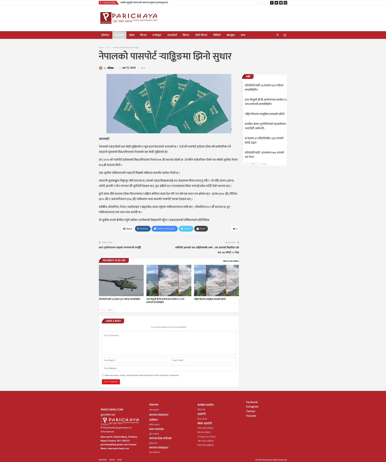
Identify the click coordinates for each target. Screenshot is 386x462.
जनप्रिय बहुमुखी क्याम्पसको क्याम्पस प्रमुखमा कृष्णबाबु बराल (144, 3)
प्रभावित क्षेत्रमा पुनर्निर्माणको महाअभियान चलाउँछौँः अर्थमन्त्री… (265, 126)
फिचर (143, 35)
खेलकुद (231, 35)
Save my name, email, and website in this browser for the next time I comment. (142, 375)
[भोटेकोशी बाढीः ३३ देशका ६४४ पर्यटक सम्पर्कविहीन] (121, 280)
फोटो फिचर (201, 35)
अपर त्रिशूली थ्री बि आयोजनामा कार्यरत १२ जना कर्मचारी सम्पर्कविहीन (266, 101)
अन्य (243, 35)
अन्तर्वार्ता (172, 35)
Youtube (251, 416)
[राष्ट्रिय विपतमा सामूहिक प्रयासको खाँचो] (216, 280)
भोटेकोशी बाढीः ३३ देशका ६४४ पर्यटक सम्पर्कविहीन (264, 87)
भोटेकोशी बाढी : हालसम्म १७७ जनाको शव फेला (264, 154)
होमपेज (105, 35)
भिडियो (217, 35)
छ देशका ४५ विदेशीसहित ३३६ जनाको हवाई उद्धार (264, 140)
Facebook (252, 402)
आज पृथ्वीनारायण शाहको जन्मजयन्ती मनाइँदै (120, 247)
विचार (186, 35)
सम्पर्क (119, 460)
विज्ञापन (112, 460)
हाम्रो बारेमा (103, 460)
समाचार (119, 35)
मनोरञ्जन (156, 35)
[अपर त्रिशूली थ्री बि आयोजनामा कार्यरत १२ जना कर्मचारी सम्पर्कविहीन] (168, 280)
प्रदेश (131, 35)
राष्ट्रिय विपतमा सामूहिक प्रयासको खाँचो (265, 114)
